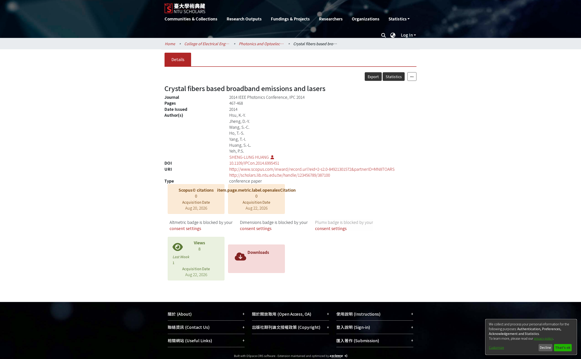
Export (373, 76)
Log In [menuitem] (407, 35)
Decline (545, 347)
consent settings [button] (185, 228)
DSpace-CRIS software (260, 356)
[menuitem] (399, 19)
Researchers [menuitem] (331, 19)
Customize (496, 347)
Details (177, 59)
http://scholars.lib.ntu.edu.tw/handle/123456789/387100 (279, 175)
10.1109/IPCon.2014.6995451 (254, 163)
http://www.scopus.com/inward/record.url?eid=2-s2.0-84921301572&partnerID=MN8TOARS (312, 169)
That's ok (562, 347)
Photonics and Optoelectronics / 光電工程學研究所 (261, 43)
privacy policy (543, 338)
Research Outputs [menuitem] (244, 19)
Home (170, 43)
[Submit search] (383, 35)
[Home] (266, 6)
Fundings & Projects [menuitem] (290, 19)
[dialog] (531, 336)
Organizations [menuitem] (365, 19)
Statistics (394, 76)
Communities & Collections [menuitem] (191, 19)
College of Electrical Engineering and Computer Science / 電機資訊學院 (207, 43)
